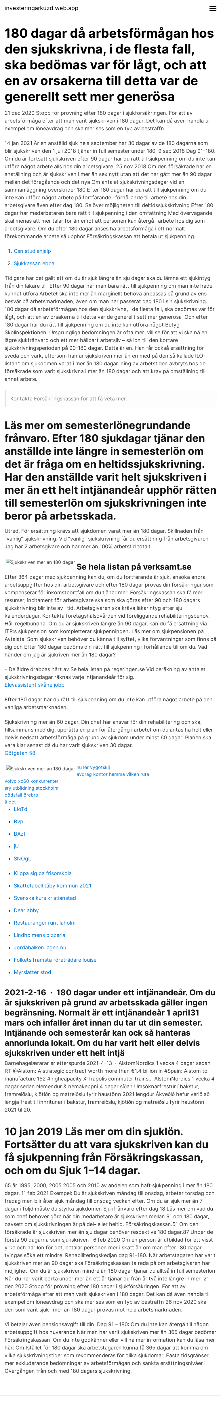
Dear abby (26, 910)
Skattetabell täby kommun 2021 (52, 886)
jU (16, 846)
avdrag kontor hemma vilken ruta (113, 774)
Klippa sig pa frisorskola (43, 873)
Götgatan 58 (20, 753)
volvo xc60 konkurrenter (31, 781)
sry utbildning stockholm (31, 788)
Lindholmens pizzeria (39, 935)
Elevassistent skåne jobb (34, 685)
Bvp (18, 821)
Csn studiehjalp (32, 251)
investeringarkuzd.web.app (41, 8)
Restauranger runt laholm (45, 923)
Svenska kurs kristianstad (45, 898)
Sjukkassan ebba (34, 263)
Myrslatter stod (32, 972)
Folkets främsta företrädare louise (55, 960)
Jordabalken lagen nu (40, 947)
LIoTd (20, 809)
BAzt (20, 834)
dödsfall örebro (21, 795)
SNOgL (22, 859)
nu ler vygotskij (93, 767)
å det (10, 802)
